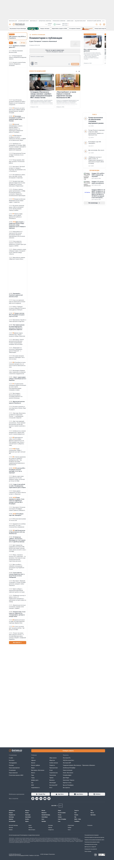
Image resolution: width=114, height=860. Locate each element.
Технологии (52, 775)
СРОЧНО (12, 34)
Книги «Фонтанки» (68, 772)
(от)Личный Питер (23, 20)
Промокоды (94, 170)
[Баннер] (33, 28)
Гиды (32, 775)
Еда (32, 782)
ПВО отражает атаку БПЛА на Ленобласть (17, 37)
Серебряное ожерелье (45, 20)
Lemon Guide (70, 20)
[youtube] (44, 798)
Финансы (52, 780)
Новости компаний (37, 71)
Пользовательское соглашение (91, 835)
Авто (32, 758)
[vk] (40, 798)
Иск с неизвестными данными (90, 50)
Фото (50, 787)
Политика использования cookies (92, 842)
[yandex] (48, 798)
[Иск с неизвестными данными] (93, 42)
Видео (33, 767)
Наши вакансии (13, 772)
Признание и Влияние (59, 20)
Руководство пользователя (91, 849)
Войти (36, 64)
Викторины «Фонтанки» (37, 770)
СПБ (15, 43)
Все (11, 43)
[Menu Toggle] (10, 24)
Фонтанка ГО (33, 20)
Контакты (11, 760)
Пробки (57, 24)
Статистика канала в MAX (16, 775)
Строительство (53, 772)
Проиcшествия (53, 767)
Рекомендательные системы (91, 844)
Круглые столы (67, 782)
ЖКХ (32, 785)
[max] (32, 798)
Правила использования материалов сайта (94, 839)
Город (32, 777)
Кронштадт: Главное (68, 780)
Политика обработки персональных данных (94, 837)
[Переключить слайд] (105, 42)
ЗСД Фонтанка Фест (80, 20)
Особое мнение (53, 763)
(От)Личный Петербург (69, 767)
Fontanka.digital (67, 775)
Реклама (11, 765)
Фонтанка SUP (13, 20)
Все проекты (66, 787)
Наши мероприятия (14, 767)
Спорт (51, 770)
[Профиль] (104, 24)
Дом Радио (66, 777)
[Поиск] (96, 24)
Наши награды (88, 851)
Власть (33, 772)
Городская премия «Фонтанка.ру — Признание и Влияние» (79, 765)
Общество (52, 760)
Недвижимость (35, 787)
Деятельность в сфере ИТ (90, 846)
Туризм (51, 777)
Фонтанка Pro (66, 758)
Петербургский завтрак (94, 20)
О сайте (11, 758)
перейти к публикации (38, 34)
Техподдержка (13, 763)
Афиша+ (33, 760)
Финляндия (52, 782)
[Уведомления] (100, 24)
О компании (12, 770)
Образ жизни (53, 758)
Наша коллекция (67, 770)
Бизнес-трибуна (35, 765)
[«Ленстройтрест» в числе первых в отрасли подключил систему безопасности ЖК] (68, 82)
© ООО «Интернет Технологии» (47, 854)
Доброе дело (34, 780)
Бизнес (33, 763)
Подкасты (52, 765)
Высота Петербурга (68, 785)
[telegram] (36, 798)
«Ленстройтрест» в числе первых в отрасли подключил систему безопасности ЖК (66, 94)
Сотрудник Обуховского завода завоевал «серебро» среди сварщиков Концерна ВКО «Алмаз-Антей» (41, 94)
